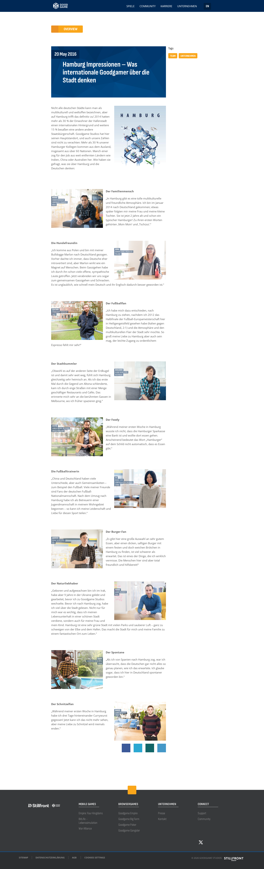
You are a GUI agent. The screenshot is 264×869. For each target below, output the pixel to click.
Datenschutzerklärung (50, 857)
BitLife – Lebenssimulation (88, 821)
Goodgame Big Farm (128, 819)
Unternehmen (187, 6)
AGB (74, 857)
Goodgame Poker (127, 825)
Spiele (130, 6)
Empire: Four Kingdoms (91, 813)
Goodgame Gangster (129, 830)
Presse (161, 813)
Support (202, 813)
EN (207, 6)
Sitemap (23, 857)
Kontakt (162, 819)
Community (148, 6)
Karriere (166, 6)
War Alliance (85, 828)
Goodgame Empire (128, 813)
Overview (70, 29)
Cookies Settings (94, 857)
